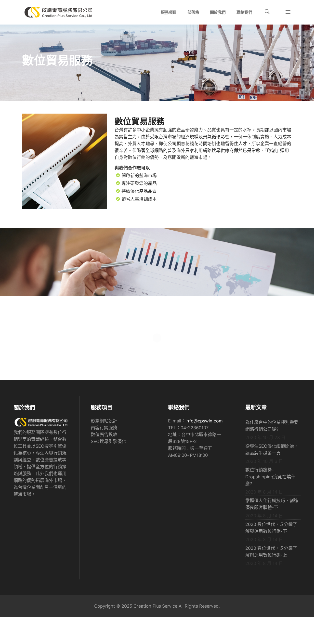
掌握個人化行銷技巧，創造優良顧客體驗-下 (271, 504)
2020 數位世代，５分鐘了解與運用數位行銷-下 (271, 528)
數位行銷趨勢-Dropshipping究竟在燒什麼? (270, 476)
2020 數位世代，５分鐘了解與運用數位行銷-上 (271, 552)
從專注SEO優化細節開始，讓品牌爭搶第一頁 (271, 450)
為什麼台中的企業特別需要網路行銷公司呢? (271, 426)
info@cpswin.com (204, 420)
